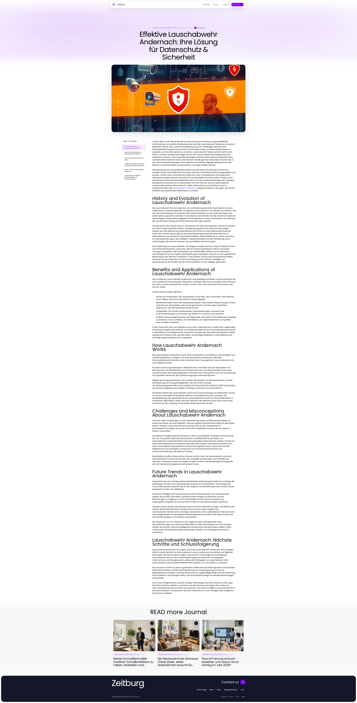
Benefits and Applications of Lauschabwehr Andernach (133, 153)
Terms (237, 697)
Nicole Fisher (201, 28)
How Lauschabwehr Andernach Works (134, 159)
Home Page (201, 690)
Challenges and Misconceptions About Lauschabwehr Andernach (134, 164)
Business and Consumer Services (165, 28)
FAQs (219, 690)
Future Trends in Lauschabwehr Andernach (134, 170)
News (211, 690)
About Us (224, 697)
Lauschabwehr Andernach (184, 188)
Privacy (231, 697)
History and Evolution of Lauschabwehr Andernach (132, 147)
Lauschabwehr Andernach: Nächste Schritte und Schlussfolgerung (132, 177)
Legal (243, 697)
